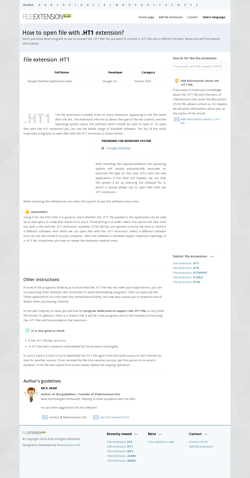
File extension (186, 263)
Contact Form (198, 442)
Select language (214, 17)
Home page (146, 17)
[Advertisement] (94, 98)
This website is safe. (161, 442)
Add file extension (171, 17)
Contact (192, 17)
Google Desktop (119, 148)
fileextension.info (68, 445)
